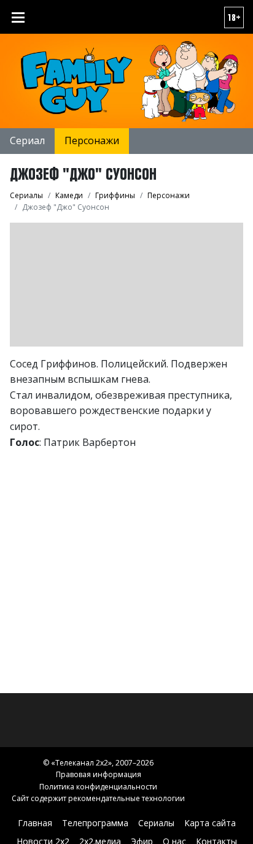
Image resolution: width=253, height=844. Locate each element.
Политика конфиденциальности (98, 786)
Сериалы (156, 823)
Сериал (27, 140)
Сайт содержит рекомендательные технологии (98, 798)
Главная (35, 823)
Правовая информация (98, 774)
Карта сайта (210, 823)
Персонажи (91, 140)
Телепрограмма (95, 823)
